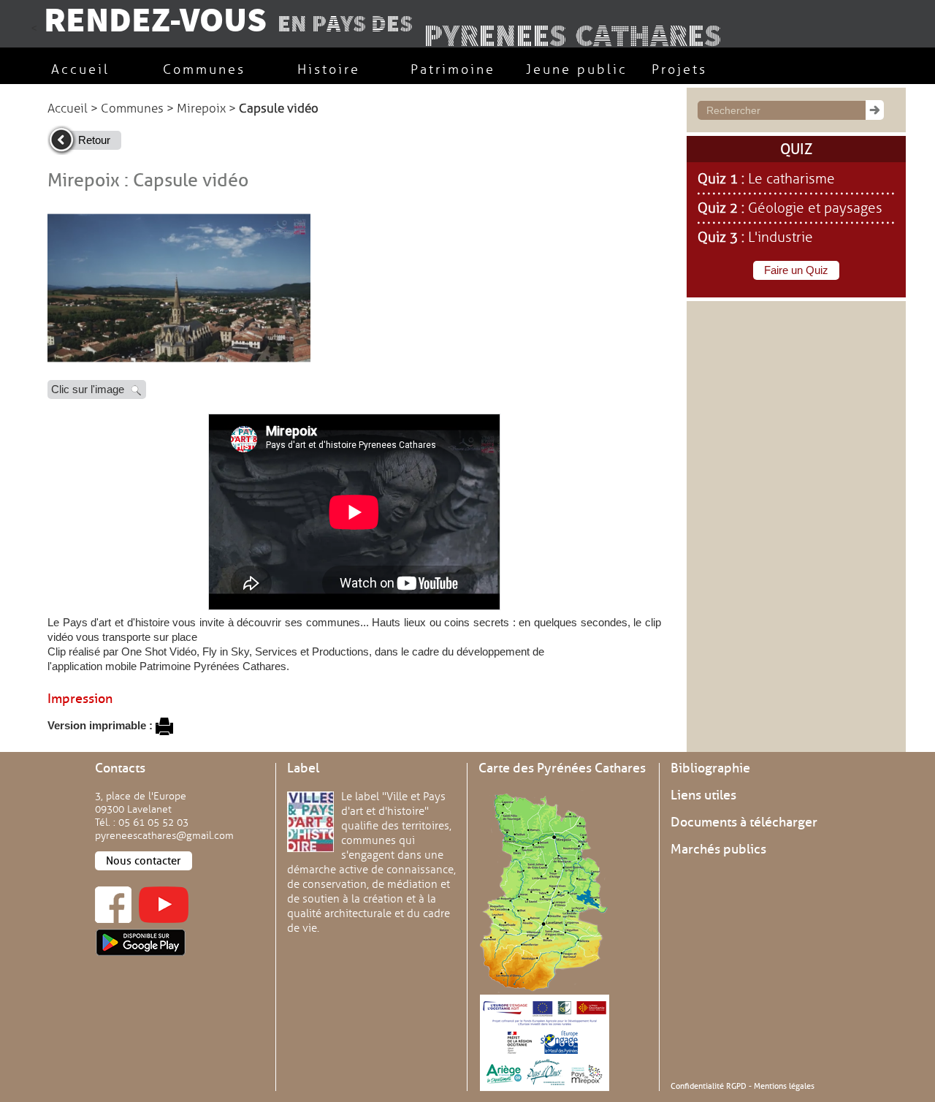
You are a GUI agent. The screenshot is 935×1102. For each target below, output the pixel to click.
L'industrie (780, 237)
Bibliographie (710, 768)
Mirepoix (201, 108)
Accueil (67, 108)
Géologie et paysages (815, 208)
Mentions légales (784, 1086)
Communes (132, 108)
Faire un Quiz (796, 270)
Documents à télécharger (744, 822)
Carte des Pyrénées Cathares (562, 768)
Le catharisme (791, 179)
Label (303, 768)
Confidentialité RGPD (709, 1086)
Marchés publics (718, 849)
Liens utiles (703, 795)
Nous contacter (143, 860)
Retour (94, 140)
